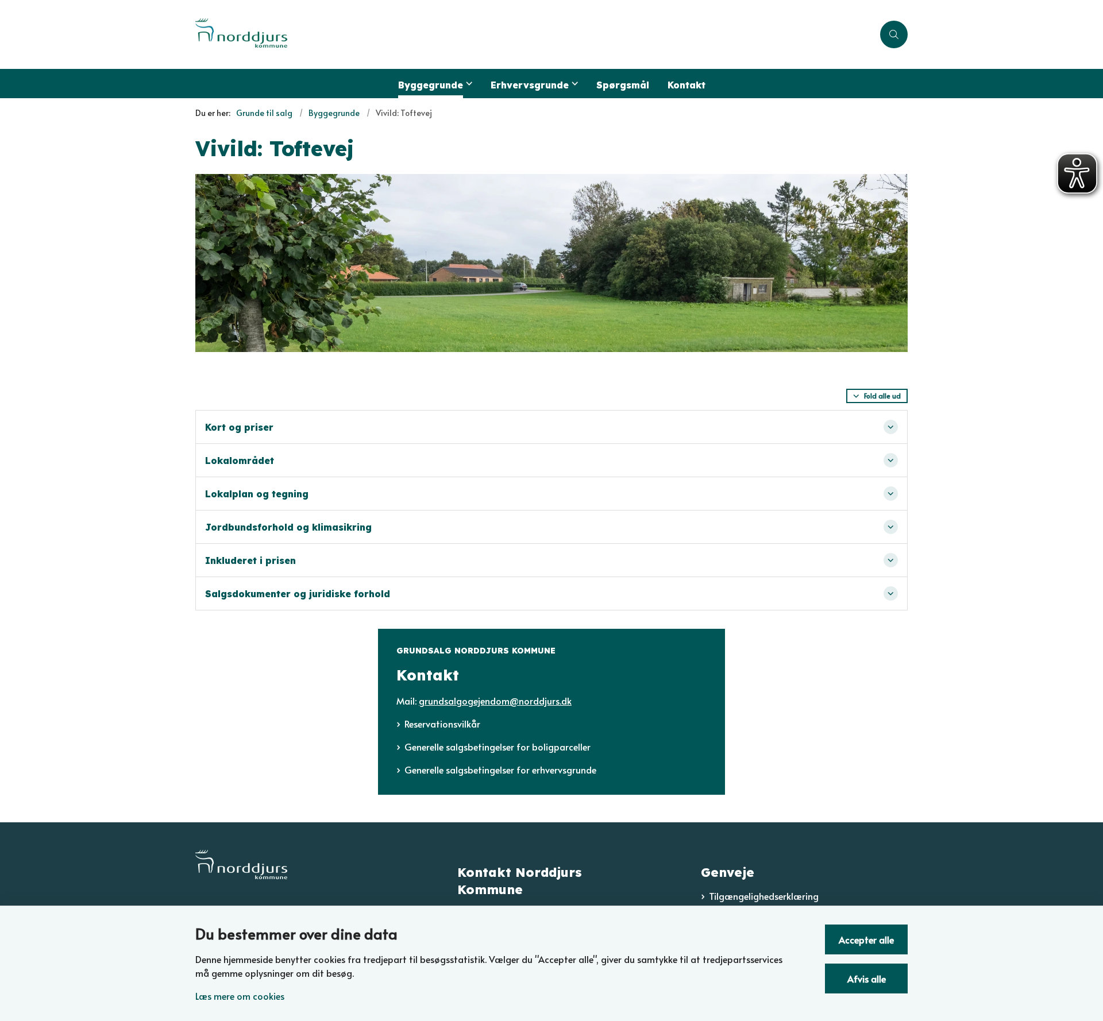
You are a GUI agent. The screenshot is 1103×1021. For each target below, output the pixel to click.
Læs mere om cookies (239, 995)
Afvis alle (866, 978)
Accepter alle (866, 939)
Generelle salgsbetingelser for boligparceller (497, 746)
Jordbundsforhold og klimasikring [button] (288, 527)
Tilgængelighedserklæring (764, 895)
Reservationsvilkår (442, 723)
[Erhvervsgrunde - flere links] (573, 83)
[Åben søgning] (894, 34)
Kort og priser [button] (239, 427)
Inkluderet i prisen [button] (250, 560)
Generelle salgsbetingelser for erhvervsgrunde (500, 769)
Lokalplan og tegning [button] (256, 494)
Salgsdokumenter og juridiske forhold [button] (297, 594)
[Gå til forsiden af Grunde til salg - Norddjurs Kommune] (534, 34)
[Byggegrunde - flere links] (467, 83)
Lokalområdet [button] (239, 460)
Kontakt (686, 85)
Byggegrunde (430, 85)
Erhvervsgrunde (530, 85)
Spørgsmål (622, 85)
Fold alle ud (882, 395)
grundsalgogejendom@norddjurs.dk (495, 700)
